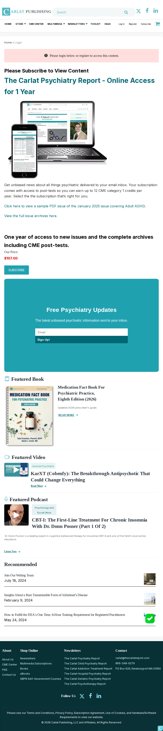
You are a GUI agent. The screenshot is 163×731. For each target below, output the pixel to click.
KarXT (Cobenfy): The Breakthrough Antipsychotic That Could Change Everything (90, 477)
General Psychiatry (43, 466)
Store (19, 24)
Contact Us (9, 674)
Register (133, 24)
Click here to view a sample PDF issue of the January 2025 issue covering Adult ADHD (74, 206)
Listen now (10, 551)
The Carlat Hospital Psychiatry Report (87, 673)
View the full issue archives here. (30, 216)
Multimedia (55, 24)
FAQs (108, 24)
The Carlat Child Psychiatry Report (85, 663)
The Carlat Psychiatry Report (82, 658)
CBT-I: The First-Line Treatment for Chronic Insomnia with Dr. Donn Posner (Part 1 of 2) (89, 523)
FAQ (4, 669)
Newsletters (76, 24)
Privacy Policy (64, 712)
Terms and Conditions (40, 712)
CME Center (36, 24)
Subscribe (146, 24)
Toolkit (95, 24)
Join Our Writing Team (19, 575)
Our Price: (11, 252)
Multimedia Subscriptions (36, 663)
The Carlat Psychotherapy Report (85, 683)
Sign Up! (43, 339)
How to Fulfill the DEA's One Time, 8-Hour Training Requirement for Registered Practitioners (64, 615)
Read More (37, 486)
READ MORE (66, 415)
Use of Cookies (115, 712)
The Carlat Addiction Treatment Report (88, 668)
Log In (122, 24)
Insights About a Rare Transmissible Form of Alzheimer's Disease (46, 595)
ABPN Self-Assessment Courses (40, 678)
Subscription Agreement (89, 712)
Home (8, 24)
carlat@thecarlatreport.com (132, 658)
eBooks (25, 673)
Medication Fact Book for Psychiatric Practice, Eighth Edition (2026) (81, 393)
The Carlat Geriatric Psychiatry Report (87, 678)
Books (24, 668)
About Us (8, 659)
